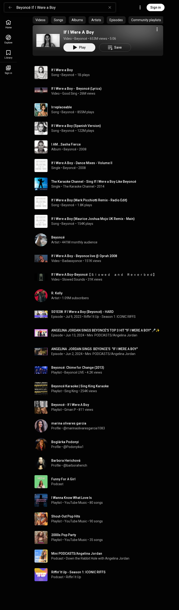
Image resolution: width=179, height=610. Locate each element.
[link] (8, 24)
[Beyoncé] (100, 240)
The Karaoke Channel (78, 186)
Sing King (71, 391)
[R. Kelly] (100, 295)
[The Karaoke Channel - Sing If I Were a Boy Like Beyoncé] (100, 184)
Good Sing (69, 93)
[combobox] (66, 7)
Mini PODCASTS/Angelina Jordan (112, 335)
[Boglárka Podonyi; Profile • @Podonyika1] (100, 444)
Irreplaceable (61, 107)
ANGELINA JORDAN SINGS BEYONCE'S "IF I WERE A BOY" (94, 349)
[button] (48, 40)
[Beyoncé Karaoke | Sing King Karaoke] (100, 388)
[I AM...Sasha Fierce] (100, 147)
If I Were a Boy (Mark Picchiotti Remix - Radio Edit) (89, 200)
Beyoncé (80, 38)
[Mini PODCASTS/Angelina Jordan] (100, 556)
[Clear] (110, 7)
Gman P (70, 409)
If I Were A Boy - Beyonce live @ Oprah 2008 (84, 256)
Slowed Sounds (73, 279)
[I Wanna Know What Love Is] (100, 500)
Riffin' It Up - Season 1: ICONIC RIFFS (110, 316)
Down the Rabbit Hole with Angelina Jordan (97, 558)
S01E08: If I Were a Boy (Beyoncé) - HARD (82, 312)
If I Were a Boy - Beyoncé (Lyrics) (76, 88)
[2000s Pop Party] (100, 537)
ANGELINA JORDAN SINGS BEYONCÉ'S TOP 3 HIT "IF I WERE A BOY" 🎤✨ (105, 330)
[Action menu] (157, 29)
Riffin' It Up (73, 577)
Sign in (155, 7)
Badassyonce (72, 261)
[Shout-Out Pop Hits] (100, 519)
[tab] (40, 20)
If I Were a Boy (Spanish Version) (76, 126)
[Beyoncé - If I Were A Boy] (100, 407)
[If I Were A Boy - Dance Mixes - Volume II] (100, 165)
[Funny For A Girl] (100, 481)
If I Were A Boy (78, 32)
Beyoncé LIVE (74, 372)
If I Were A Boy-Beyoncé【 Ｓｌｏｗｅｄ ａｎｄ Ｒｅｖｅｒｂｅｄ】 (103, 274)
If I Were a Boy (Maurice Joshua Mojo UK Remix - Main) (93, 219)
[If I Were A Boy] (48, 40)
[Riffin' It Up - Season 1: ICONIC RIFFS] (100, 574)
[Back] (10, 7)
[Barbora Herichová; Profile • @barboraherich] (100, 463)
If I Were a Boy (62, 70)
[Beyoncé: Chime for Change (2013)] (100, 370)
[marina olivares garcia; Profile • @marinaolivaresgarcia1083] (100, 426)
